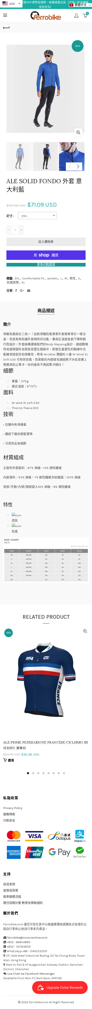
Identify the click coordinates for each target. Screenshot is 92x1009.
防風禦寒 (13, 282)
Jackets (52, 278)
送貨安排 (9, 884)
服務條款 (9, 814)
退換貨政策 (10, 890)
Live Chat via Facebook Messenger (31, 974)
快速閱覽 (85, 631)
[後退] (6, 27)
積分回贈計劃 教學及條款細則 (23, 903)
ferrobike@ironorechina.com (27, 937)
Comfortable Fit (33, 278)
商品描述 (46, 310)
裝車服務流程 (12, 896)
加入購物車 (46, 242)
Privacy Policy (12, 808)
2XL (24, 216)
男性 (73, 278)
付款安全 (9, 820)
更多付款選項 (46, 264)
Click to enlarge (78, 132)
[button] (80, 5)
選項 (11, 760)
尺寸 (9, 216)
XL (23, 282)
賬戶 (76, 15)
